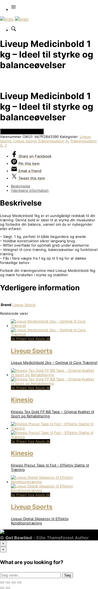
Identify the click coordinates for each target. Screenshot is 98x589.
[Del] (13, 582)
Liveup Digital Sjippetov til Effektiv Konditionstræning (40, 520)
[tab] (54, 186)
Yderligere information (30, 190)
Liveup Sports (24, 305)
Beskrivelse (20, 186)
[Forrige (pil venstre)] (2, 588)
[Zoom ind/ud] (2, 582)
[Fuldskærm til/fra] (8, 582)
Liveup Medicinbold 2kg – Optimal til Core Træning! (54, 362)
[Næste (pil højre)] (8, 588)
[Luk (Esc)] (19, 582)
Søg (67, 575)
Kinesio (22, 399)
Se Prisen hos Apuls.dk (22, 131)
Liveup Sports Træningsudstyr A (40, 141)
